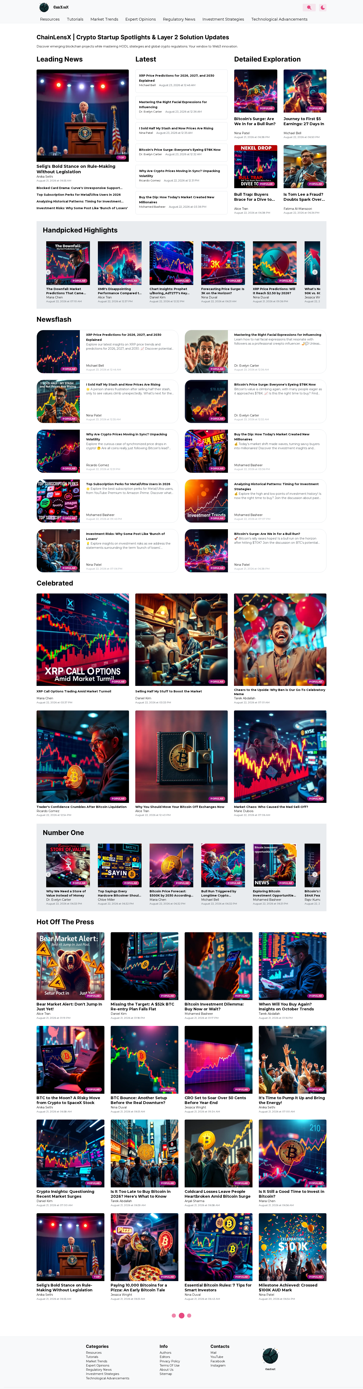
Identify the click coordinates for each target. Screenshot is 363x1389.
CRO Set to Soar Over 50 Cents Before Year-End (215, 1100)
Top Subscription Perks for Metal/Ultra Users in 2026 (79, 195)
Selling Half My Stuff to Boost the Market (168, 691)
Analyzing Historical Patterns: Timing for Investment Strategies (79, 201)
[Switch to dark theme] (322, 7)
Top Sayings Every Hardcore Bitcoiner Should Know (119, 893)
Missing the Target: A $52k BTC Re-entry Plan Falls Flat (142, 1006)
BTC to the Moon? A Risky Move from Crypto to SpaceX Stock (68, 1100)
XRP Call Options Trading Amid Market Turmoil (74, 691)
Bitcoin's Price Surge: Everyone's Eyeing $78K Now (180, 150)
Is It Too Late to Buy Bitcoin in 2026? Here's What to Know (141, 1194)
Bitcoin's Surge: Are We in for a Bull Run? (255, 121)
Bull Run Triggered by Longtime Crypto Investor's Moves (218, 893)
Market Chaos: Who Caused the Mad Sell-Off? (271, 807)
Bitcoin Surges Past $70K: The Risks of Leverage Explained (289, 1381)
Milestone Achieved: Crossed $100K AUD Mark (288, 1287)
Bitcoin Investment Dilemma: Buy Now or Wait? (214, 1006)
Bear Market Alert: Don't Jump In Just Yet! (69, 1006)
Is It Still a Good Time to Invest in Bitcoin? (291, 1194)
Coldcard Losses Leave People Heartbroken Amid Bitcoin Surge (218, 1194)
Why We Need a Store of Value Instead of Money (66, 893)
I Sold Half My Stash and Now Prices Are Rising (176, 128)
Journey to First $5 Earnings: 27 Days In (304, 121)
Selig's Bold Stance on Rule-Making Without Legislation (76, 169)
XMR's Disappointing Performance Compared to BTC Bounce (119, 291)
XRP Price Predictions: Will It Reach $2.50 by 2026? (274, 291)
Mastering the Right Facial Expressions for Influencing (277, 335)
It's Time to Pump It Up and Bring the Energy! (292, 1100)
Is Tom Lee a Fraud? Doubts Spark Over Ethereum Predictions (303, 197)
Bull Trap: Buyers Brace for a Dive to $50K (253, 197)
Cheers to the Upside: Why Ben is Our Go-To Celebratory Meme (279, 692)
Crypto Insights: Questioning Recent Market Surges (65, 1194)
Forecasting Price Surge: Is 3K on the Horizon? (222, 291)
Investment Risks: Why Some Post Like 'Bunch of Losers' (82, 208)
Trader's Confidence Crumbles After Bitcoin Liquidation (82, 807)
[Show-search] (309, 7)
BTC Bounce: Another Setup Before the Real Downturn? (139, 1100)
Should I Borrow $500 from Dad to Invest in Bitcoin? (142, 1381)
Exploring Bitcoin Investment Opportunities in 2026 (274, 893)
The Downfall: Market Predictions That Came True (64, 291)
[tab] (50, 19)
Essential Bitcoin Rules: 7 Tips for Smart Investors (218, 1287)
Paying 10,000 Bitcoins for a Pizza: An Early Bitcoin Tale (139, 1287)
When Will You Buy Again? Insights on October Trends (286, 1006)
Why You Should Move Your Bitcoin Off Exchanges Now (179, 807)
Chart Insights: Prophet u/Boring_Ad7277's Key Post (168, 291)
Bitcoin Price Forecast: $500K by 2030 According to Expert (170, 893)
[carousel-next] (315, 272)
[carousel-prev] (48, 272)
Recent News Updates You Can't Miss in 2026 (216, 1381)
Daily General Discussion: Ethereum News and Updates (66, 1381)
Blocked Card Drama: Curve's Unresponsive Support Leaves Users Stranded (78, 188)
